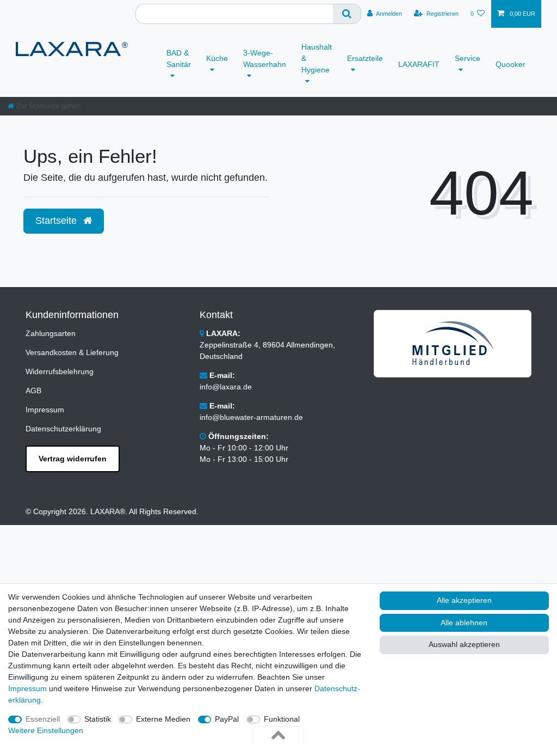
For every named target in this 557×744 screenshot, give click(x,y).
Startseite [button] (57, 220)
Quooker (510, 64)
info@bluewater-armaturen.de (251, 417)
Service (467, 58)
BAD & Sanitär (178, 58)
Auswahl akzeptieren (464, 644)
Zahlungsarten (51, 333)
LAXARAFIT (419, 64)
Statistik (97, 719)
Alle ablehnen (464, 622)
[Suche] (347, 14)
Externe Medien (163, 719)
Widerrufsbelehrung (60, 371)
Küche (217, 58)
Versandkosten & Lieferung (72, 352)
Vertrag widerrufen (73, 458)
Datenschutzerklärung (63, 428)
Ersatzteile (365, 58)
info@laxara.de (226, 386)
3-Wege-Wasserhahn (264, 58)
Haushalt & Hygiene (316, 58)
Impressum (45, 409)
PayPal (227, 719)
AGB (33, 390)
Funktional (282, 719)
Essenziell (43, 719)
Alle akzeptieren (464, 600)
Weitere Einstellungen (45, 730)
